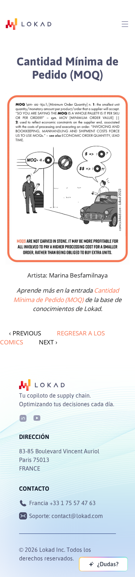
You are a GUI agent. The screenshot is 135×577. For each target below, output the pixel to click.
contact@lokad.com (77, 515)
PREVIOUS (25, 333)
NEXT (48, 342)
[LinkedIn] (23, 417)
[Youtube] (37, 417)
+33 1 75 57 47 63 (73, 503)
